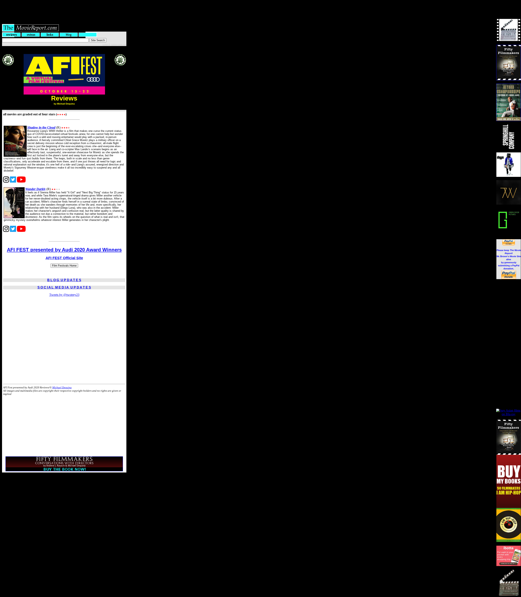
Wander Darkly (35, 189)
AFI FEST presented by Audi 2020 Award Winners (64, 249)
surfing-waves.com (118, 44)
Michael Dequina (62, 387)
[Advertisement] (260, 9)
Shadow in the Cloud (41, 127)
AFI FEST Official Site (64, 258)
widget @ (106, 44)
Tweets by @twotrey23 (64, 294)
